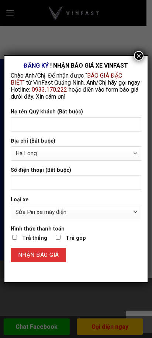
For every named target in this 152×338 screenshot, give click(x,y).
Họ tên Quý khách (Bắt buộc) (47, 112)
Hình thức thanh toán (38, 229)
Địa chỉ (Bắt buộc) (33, 141)
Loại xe (20, 200)
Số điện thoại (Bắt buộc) (41, 170)
